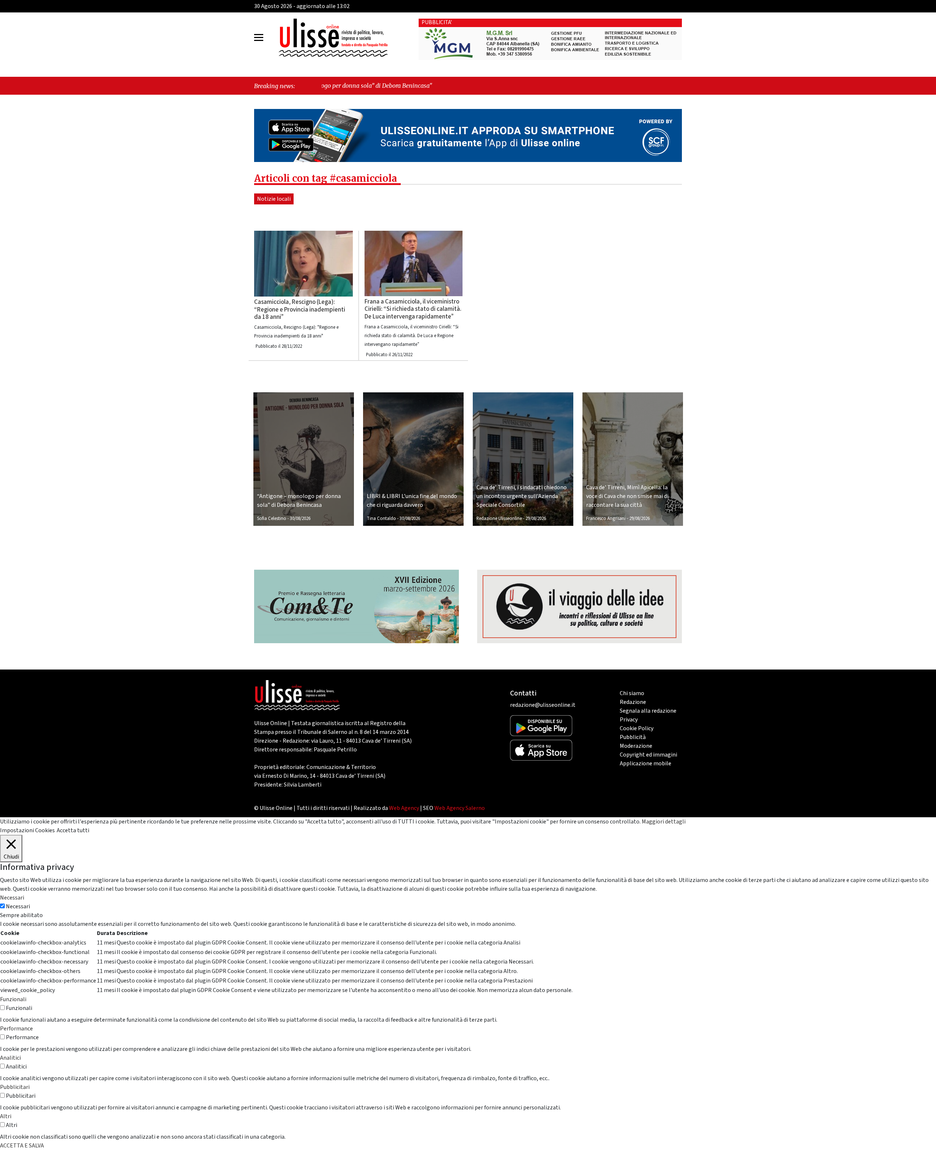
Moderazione (636, 746)
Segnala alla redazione (648, 711)
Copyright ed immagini (648, 755)
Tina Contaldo (381, 518)
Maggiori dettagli (664, 822)
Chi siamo (632, 693)
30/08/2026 (300, 518)
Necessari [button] (12, 898)
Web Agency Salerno (459, 808)
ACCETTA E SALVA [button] (22, 1146)
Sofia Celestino (271, 518)
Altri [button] (5, 1116)
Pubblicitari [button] (15, 1087)
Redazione (633, 702)
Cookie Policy (636, 728)
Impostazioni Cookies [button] (27, 830)
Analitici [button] (10, 1058)
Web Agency (404, 808)
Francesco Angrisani (606, 518)
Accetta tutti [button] (73, 830)
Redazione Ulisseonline (499, 518)
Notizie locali (274, 199)
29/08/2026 (535, 518)
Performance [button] (16, 1029)
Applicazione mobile (645, 763)
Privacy (629, 720)
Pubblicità (633, 737)
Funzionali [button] (13, 999)
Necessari (18, 906)
